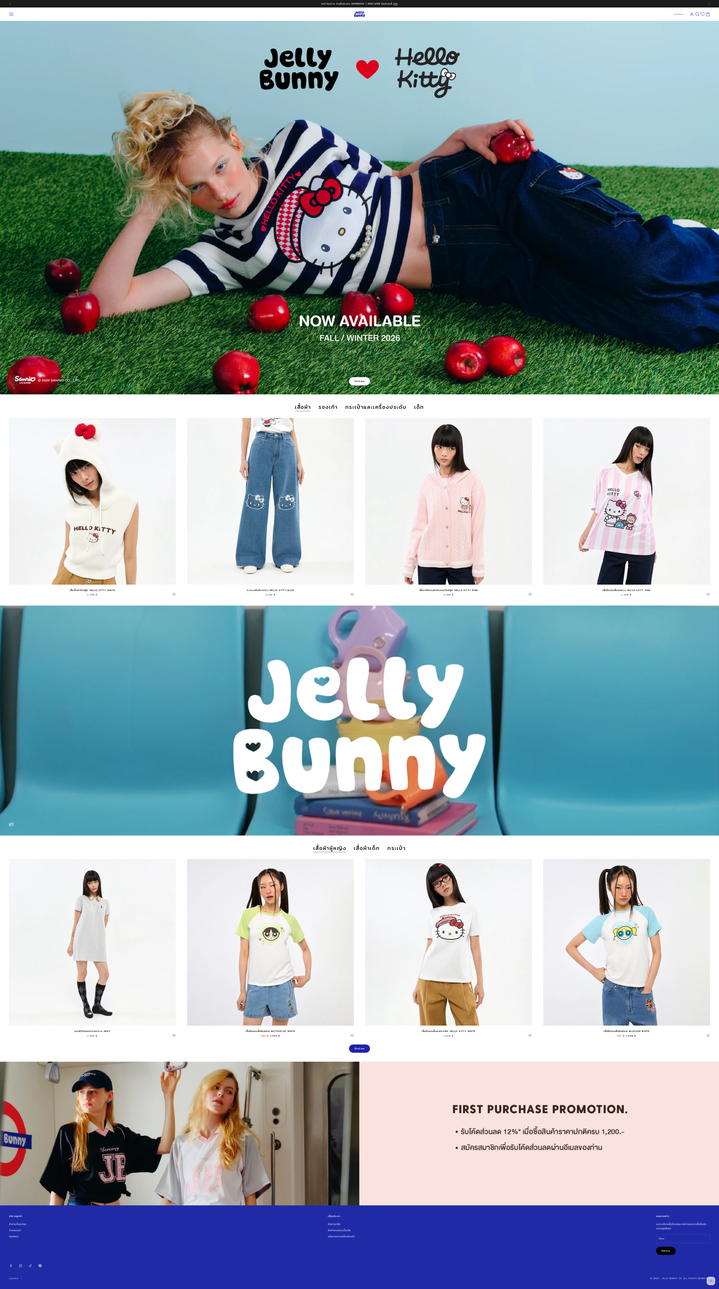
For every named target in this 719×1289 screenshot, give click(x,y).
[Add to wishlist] (174, 594)
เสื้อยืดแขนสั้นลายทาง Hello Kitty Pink (627, 590)
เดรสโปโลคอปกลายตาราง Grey (92, 1031)
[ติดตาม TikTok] (30, 1266)
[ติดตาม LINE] (40, 1266)
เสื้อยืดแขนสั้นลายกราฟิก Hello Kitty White (448, 1031)
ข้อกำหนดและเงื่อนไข (339, 1230)
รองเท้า (328, 407)
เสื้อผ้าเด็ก (367, 848)
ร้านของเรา (15, 1230)
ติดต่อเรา (14, 1236)
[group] (359, 1133)
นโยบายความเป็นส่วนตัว (341, 1236)
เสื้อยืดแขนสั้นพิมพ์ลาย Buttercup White (270, 1031)
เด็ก (419, 407)
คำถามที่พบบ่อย (17, 1224)
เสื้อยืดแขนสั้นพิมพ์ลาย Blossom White (627, 1031)
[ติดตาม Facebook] (11, 1266)
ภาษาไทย (678, 14)
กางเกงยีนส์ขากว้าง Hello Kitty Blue (270, 590)
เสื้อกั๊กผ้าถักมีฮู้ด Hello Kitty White (92, 590)
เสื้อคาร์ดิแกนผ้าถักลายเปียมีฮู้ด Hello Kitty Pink (448, 590)
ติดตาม (666, 1251)
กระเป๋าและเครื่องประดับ (376, 407)
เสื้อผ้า (303, 407)
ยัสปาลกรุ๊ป (334, 1224)
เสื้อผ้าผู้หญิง (329, 848)
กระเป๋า (396, 848)
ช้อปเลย (359, 381)
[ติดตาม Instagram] (20, 1266)
